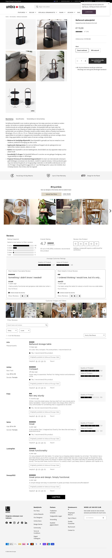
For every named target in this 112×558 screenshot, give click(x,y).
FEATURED (21, 12)
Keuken (70, 12)
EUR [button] (56, 1)
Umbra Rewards (38, 514)
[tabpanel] (36, 145)
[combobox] (60, 7)
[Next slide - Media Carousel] (110, 211)
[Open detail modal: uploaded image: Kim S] (69, 212)
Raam (61, 12)
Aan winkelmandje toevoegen (97, 61)
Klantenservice (100, 1)
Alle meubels (13, 16)
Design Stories (38, 524)
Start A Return (72, 518)
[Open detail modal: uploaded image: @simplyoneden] (95, 212)
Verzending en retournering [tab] (36, 119)
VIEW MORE (67, 194)
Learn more (89, 12)
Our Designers (38, 517)
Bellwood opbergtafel (22, 16)
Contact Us (71, 530)
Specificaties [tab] (20, 119)
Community (37, 528)
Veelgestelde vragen (56, 516)
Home (7, 16)
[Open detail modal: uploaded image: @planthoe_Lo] (43, 212)
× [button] (108, 4)
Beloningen (88, 1)
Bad (78, 12)
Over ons (78, 1)
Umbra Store (37, 521)
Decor (31, 12)
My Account (71, 527)
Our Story (37, 511)
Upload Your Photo (51, 194)
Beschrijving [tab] (9, 119)
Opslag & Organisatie (46, 12)
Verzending (53, 519)
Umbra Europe (12, 551)
